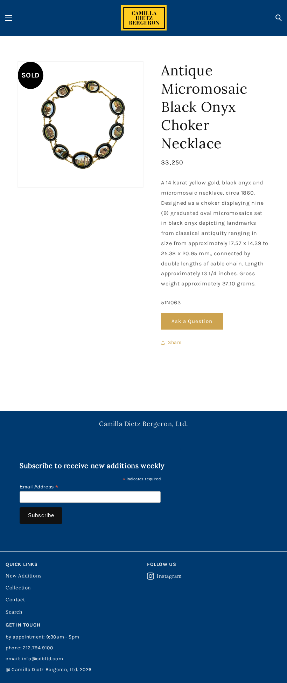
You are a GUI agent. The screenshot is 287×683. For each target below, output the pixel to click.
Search (14, 612)
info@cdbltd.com (42, 659)
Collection (18, 587)
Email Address (39, 486)
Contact (15, 599)
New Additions (24, 576)
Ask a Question (192, 321)
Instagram (169, 576)
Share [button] (175, 342)
